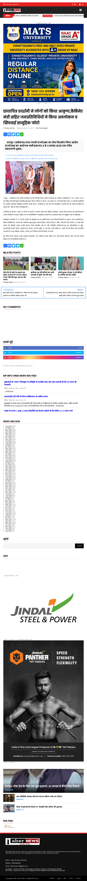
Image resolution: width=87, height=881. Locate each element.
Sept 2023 (8, 478)
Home (71, 878)
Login (59, 878)
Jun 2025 (8, 447)
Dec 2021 (8, 509)
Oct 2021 (8, 512)
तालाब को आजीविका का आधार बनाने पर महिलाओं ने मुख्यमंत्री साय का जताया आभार (32, 158)
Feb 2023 (8, 488)
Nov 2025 (8, 439)
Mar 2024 (8, 469)
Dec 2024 (8, 456)
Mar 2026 (8, 433)
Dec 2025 (8, 438)
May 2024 (8, 466)
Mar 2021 (8, 522)
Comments (10, 827)
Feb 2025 (8, 453)
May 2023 (8, 484)
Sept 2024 (8, 460)
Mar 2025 (8, 451)
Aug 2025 (8, 444)
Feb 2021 (8, 524)
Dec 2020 (8, 527)
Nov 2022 (8, 493)
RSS (65, 878)
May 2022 (8, 501)
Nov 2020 (8, 528)
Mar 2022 (8, 504)
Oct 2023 (8, 476)
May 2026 (8, 430)
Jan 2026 (8, 436)
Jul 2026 (8, 428)
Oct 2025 (8, 441)
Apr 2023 (8, 485)
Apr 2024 (8, 467)
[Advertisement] (43, 564)
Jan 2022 (8, 507)
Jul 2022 (8, 498)
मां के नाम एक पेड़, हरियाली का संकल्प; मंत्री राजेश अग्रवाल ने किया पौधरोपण (54, 16)
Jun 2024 (8, 464)
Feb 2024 (8, 470)
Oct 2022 (8, 494)
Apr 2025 (8, 450)
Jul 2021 (8, 516)
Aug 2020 (8, 531)
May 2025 (8, 448)
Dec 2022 (8, 491)
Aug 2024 (8, 462)
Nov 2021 (8, 510)
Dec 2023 (8, 473)
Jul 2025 (8, 445)
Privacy (78, 878)
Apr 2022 (8, 503)
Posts (8, 826)
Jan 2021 (8, 525)
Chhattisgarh (27, 16)
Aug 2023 (8, 479)
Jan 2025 (8, 454)
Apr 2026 (8, 432)
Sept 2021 (8, 513)
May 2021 (8, 519)
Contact (51, 878)
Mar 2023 (8, 487)
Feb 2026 (8, 435)
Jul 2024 (8, 463)
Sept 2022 (8, 495)
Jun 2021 (8, 518)
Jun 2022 (8, 500)
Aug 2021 (8, 515)
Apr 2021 (8, 521)
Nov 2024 (8, 457)
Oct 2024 (8, 459)
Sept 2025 (8, 442)
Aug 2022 (8, 497)
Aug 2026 (8, 426)
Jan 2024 (8, 472)
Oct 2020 (8, 529)
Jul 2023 (8, 481)
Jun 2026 (8, 429)
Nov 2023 (8, 475)
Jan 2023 (8, 490)
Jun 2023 (8, 482)
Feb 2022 (8, 506)
